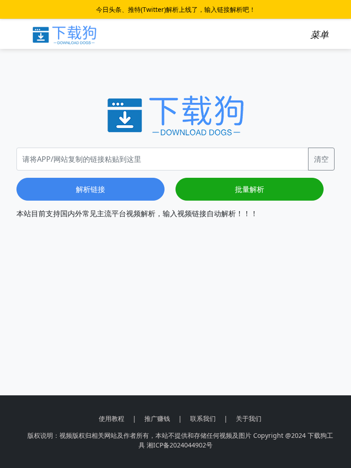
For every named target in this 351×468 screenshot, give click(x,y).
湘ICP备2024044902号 (180, 445)
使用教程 (111, 418)
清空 (321, 159)
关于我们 (248, 418)
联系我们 (203, 418)
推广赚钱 (157, 418)
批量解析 (249, 189)
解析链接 (90, 189)
